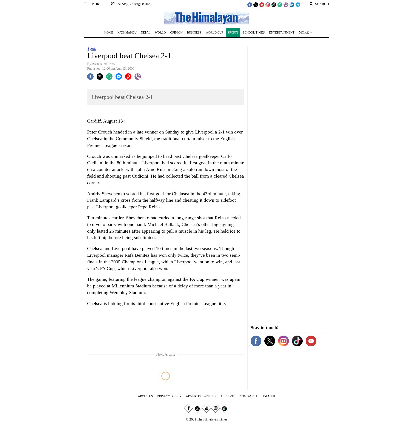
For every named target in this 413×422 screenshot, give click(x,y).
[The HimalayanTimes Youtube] (261, 4)
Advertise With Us (201, 396)
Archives (228, 396)
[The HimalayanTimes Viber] (286, 4)
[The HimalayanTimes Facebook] (249, 4)
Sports (92, 48)
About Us (145, 396)
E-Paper (269, 396)
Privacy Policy (169, 396)
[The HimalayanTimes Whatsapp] (279, 4)
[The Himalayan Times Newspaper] (206, 18)
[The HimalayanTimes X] (255, 4)
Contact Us (249, 396)
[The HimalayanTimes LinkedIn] (292, 4)
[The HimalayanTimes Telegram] (298, 4)
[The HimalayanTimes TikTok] (273, 4)
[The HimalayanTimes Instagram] (267, 4)
